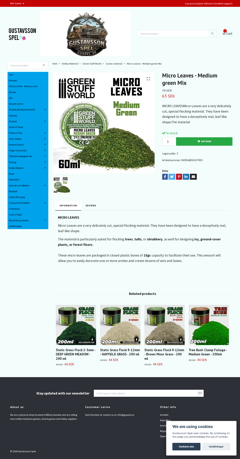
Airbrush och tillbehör (19, 185)
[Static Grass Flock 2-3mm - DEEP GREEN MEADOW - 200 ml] (76, 325)
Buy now (206, 141)
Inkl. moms (16, 3)
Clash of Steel (15, 214)
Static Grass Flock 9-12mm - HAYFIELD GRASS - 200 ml (120, 352)
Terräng (12, 162)
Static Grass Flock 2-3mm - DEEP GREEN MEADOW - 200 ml (75, 354)
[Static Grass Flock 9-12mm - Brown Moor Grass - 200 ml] (164, 325)
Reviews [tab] (91, 205)
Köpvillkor (165, 420)
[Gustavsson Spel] (23, 34)
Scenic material (114, 63)
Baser (11, 173)
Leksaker (13, 115)
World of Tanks (16, 127)
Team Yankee (15, 138)
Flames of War (15, 132)
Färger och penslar (18, 150)
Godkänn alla (186, 446)
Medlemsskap (15, 226)
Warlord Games (16, 144)
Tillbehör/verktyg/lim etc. (21, 156)
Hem (11, 74)
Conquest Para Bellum (19, 202)
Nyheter (12, 92)
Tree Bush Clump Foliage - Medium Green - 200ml (208, 352)
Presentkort (14, 208)
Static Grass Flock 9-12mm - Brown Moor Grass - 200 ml (164, 354)
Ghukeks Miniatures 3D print (22, 109)
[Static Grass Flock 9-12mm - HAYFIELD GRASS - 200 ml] (120, 325)
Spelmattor (14, 179)
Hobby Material (16, 168)
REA (10, 98)
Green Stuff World (92, 63)
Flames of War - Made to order (23, 86)
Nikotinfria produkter (19, 220)
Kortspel (13, 121)
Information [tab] (68, 205)
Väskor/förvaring (17, 197)
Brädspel (13, 191)
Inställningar (216, 446)
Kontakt (164, 414)
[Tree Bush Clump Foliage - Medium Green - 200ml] (209, 325)
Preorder (13, 80)
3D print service (16, 103)
